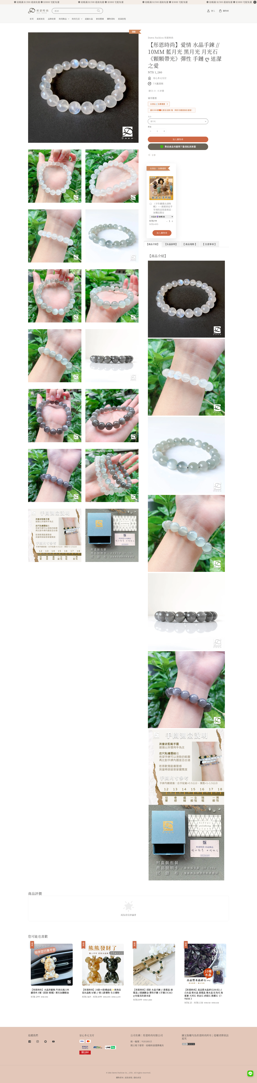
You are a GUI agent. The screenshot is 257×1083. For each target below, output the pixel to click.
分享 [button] (154, 155)
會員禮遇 (100, 18)
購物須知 (111, 18)
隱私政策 (137, 1077)
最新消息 (41, 18)
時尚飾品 (63, 19)
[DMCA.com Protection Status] (188, 1044)
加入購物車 (178, 139)
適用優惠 (152, 98)
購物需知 (119, 1077)
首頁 (32, 18)
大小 (150, 116)
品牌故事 (52, 18)
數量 (150, 126)
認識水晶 (89, 18)
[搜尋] (98, 10)
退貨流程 (122, 18)
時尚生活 (76, 19)
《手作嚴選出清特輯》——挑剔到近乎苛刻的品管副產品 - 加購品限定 (163, 208)
